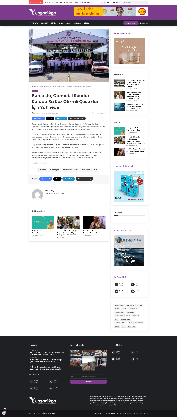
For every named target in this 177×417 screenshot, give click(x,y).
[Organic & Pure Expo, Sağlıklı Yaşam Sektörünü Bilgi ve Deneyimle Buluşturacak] (68, 222)
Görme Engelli (119, 315)
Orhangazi (55, 170)
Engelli (124, 308)
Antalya (139, 305)
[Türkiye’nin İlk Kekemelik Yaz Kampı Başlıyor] (43, 222)
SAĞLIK (68, 23)
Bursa (43, 170)
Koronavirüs (135, 315)
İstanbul (117, 326)
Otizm (116, 319)
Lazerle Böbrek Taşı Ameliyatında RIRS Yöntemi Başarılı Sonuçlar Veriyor (134, 95)
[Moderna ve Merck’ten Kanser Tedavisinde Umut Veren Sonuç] (119, 107)
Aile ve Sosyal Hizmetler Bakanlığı (124, 305)
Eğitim (53, 23)
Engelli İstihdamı (119, 312)
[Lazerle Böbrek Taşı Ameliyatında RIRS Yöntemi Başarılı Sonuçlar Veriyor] (119, 95)
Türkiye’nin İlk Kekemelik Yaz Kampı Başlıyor (42, 232)
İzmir (123, 326)
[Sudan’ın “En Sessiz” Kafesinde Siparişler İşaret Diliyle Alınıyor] (76, 362)
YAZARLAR (77, 23)
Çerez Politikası (127, 413)
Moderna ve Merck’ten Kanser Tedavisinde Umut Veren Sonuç (135, 106)
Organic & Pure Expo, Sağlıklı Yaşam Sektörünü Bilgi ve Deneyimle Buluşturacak (68, 233)
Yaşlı (130, 322)
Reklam (136, 413)
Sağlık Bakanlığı (125, 319)
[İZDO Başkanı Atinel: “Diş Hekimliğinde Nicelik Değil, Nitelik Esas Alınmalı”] (119, 83)
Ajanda (42, 86)
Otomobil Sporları (90, 170)
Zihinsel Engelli (139, 322)
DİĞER (86, 23)
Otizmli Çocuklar (71, 170)
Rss (141, 413)
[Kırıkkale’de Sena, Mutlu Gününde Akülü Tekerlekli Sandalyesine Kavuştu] (101, 362)
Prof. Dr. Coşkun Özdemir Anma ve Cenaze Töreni (92, 232)
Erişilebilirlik (130, 312)
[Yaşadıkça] (42, 12)
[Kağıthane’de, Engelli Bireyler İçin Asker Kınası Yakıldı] (88, 354)
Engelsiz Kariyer (131, 23)
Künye (108, 413)
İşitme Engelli (131, 326)
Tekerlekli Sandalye (120, 322)
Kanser (128, 315)
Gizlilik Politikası (116, 413)
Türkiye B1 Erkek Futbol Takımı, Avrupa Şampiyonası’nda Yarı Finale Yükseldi (68, 2)
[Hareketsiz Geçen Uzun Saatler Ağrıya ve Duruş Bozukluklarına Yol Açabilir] (76, 353)
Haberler (44, 23)
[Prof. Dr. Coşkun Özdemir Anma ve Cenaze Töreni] (94, 222)
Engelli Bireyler (133, 308)
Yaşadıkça (50, 190)
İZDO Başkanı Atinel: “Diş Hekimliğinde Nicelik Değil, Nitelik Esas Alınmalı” (136, 83)
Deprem (117, 308)
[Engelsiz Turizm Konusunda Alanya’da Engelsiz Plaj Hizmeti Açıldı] (88, 364)
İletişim (146, 413)
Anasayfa (34, 23)
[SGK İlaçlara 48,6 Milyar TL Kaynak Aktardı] (101, 353)
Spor (61, 23)
